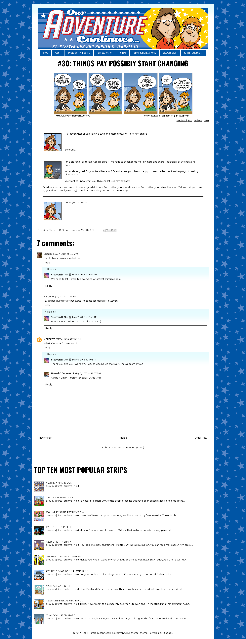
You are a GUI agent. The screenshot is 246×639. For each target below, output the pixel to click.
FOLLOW (122, 52)
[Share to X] (109, 230)
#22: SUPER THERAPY (58, 541)
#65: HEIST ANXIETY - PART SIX (64, 556)
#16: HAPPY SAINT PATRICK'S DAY (65, 512)
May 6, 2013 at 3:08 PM (85, 359)
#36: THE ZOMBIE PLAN (59, 497)
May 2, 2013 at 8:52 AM (84, 274)
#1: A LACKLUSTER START (60, 615)
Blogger (167, 633)
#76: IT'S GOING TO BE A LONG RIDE (67, 571)
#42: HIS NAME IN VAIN (59, 483)
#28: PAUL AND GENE (58, 586)
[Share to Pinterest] (115, 230)
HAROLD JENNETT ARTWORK (144, 52)
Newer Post (45, 437)
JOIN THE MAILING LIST (193, 52)
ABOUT (58, 52)
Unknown (49, 339)
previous (181, 120)
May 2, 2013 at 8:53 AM (84, 317)
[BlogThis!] (106, 230)
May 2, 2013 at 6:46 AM (65, 254)
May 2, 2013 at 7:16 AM (64, 296)
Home (123, 437)
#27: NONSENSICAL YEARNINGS (64, 600)
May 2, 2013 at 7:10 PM (68, 339)
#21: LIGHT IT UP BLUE (59, 527)
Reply (47, 262)
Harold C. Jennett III (62, 373)
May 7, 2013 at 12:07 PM (88, 373)
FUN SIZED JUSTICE (104, 52)
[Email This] (104, 230)
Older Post (201, 437)
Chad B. (48, 254)
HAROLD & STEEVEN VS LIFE (79, 52)
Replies (51, 269)
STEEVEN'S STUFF (170, 52)
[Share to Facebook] (112, 230)
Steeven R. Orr (59, 274)
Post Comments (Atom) (130, 447)
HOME (45, 52)
